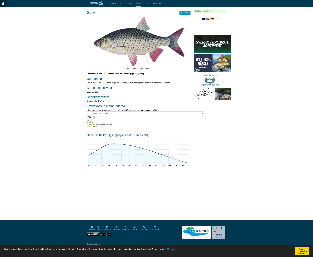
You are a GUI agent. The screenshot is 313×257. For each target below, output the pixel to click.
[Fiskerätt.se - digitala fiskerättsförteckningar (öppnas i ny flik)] (196, 232)
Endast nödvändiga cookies (302, 251)
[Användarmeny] (3, 3)
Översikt (185, 13)
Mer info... (171, 249)
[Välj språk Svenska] (203, 19)
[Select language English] (208, 19)
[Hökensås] (212, 94)
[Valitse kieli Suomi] (216, 19)
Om (146, 3)
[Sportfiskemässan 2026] (212, 63)
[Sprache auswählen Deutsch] (212, 19)
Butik (128, 3)
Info (138, 3)
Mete (90, 123)
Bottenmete (92, 126)
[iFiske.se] (96, 3)
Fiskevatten (115, 3)
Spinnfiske (92, 124)
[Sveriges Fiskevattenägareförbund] (210, 80)
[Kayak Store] (212, 44)
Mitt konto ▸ (158, 3)
